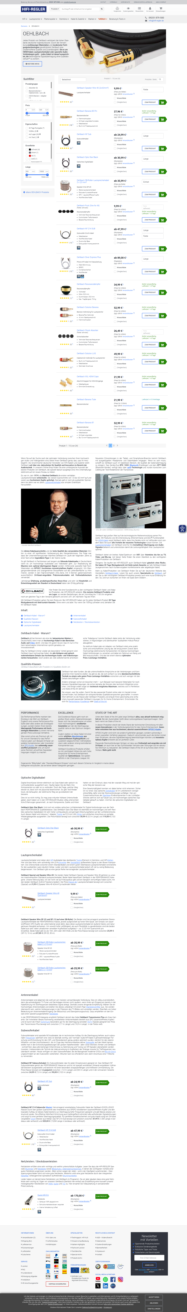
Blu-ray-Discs (110, 1051)
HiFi (23, 19)
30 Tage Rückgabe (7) (36, 128)
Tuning (79, 860)
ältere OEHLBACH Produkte (37, 192)
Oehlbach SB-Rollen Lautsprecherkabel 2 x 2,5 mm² (93, 181)
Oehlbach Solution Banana (87, 307)
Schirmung (45, 1022)
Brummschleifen (70, 1176)
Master (49, 1107)
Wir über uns (51, 1238)
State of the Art (100, 701)
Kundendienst (27, 1273)
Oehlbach (158, 573)
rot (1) (33, 156)
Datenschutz (125, 2)
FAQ (23, 1270)
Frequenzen (30, 1038)
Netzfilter (25, 1176)
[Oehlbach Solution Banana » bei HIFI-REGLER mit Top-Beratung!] (66, 313)
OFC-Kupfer (29, 745)
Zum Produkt (150, 102)
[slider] (27, 113)
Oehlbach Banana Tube (86, 399)
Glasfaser (107, 795)
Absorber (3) (33, 88)
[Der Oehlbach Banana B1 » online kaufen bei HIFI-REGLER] (66, 428)
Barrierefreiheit (102, 1248)
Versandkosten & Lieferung (143, 2)
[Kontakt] (151, 17)
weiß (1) (34, 159)
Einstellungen (154, 1309)
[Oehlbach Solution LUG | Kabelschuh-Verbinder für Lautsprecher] (66, 359)
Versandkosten (127, 94)
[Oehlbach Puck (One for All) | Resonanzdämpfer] (66, 211)
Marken (91, 19)
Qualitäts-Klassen (31, 619)
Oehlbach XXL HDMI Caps (88, 376)
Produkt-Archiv (77, 1258)
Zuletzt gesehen (128, 11)
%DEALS (101, 19)
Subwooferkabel (80, 619)
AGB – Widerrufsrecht (104, 1238)
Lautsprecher (34, 19)
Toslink (59, 814)
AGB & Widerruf (161, 2)
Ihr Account (150, 11)
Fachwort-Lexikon (78, 1248)
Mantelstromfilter (93, 1007)
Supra (56, 1184)
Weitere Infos (33, 64)
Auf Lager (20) (34, 134)
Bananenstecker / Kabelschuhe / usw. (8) (37, 92)
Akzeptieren (154, 1297)
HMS (50, 1184)
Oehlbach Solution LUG (86, 353)
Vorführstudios (52, 1241)
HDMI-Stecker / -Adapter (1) (37, 97)
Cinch (33, 1119)
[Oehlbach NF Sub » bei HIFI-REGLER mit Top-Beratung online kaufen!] (66, 140)
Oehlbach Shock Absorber (87, 330)
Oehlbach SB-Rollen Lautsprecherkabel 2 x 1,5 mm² (52, 969)
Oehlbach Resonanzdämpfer (88, 284)
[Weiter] (117, 445)
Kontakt (103, 2)
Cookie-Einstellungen (49, 1302)
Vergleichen (117, 11)
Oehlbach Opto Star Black (87, 157)
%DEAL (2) (32, 131)
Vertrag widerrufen (57, 1284)
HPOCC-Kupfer (154, 729)
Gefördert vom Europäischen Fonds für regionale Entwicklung (80, 1278)
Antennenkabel (79, 615)
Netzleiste (53, 1014)
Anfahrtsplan (51, 1244)
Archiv (146, 1272)
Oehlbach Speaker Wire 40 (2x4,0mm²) (93, 88)
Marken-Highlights (78, 1244)
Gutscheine (26, 1254)
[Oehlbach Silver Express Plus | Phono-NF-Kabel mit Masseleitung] (66, 263)
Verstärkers (75, 862)
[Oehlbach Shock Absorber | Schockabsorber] (66, 336)
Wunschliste (139, 11)
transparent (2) (36, 162)
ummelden (154, 1270)
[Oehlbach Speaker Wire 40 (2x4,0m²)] (66, 93)
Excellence (84, 701)
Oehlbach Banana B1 (85, 422)
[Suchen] (101, 9)
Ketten (110, 860)
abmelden (142, 1270)
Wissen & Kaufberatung (80, 1241)
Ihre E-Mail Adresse (148, 1258)
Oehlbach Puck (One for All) (88, 205)
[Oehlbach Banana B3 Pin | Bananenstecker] (66, 116)
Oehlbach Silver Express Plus (89, 257)
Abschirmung (77, 736)
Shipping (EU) (27, 1241)
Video (32, 643)
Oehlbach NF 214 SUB (86, 228)
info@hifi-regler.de (70, 2)
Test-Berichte (76, 1251)
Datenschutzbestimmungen (92, 1307)
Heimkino (63, 19)
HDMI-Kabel (103, 540)
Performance (74, 701)
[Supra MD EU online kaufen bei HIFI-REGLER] (29, 1201)
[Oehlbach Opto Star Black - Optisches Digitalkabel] (66, 163)
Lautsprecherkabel (53, 482)
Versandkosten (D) (28, 1238)
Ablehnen (154, 1303)
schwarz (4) (35, 149)
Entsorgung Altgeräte (29, 1276)
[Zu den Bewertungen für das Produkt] (64, 102)
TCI (63, 1184)
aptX (129, 467)
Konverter (62, 862)
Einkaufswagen (161, 11)
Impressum (108, 1307)
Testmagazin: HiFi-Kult (80, 1238)
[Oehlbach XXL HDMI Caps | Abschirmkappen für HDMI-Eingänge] (66, 382)
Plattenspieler (49, 19)
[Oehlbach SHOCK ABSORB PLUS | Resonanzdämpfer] (66, 290)
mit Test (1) (33, 137)
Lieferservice (26, 1244)
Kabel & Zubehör (77, 19)
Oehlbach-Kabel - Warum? (34, 615)
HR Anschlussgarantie (30, 1283)
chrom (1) (34, 152)
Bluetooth (134, 465)
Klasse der (72, 882)
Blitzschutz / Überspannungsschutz (66, 1169)
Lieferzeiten (26, 1251)
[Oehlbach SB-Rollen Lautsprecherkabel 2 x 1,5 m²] (29, 973)
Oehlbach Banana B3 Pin (87, 111)
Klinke (79, 814)
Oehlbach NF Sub (84, 134)
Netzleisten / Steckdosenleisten (86, 622)
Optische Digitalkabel (32, 622)
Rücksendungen (28, 1248)
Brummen (29, 1169)
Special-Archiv (77, 1254)
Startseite (24, 26)
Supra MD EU (43, 1195)
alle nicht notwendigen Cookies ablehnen (118, 1304)
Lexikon (25, 1266)
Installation (26, 1280)
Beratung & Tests (116, 19)
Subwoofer (90, 1042)
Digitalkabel (110, 791)
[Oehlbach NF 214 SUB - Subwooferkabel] (66, 234)
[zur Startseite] (33, 9)
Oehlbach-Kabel (111, 573)
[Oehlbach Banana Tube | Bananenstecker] (66, 405)
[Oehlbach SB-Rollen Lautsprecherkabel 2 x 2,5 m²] (66, 186)
